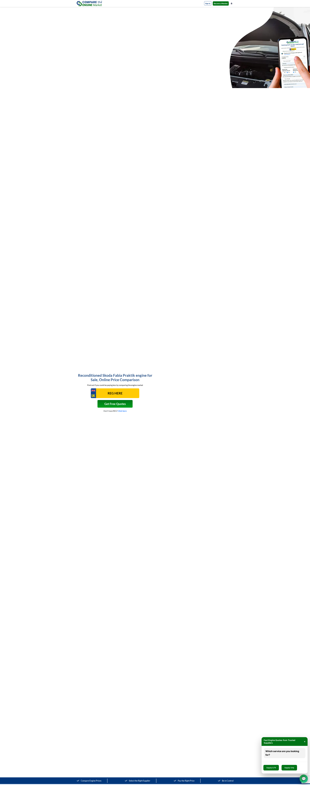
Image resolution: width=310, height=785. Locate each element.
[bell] (231, 3)
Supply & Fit (271, 768)
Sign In (207, 3)
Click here (122, 411)
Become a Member (221, 3)
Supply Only (289, 768)
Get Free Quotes (115, 404)
